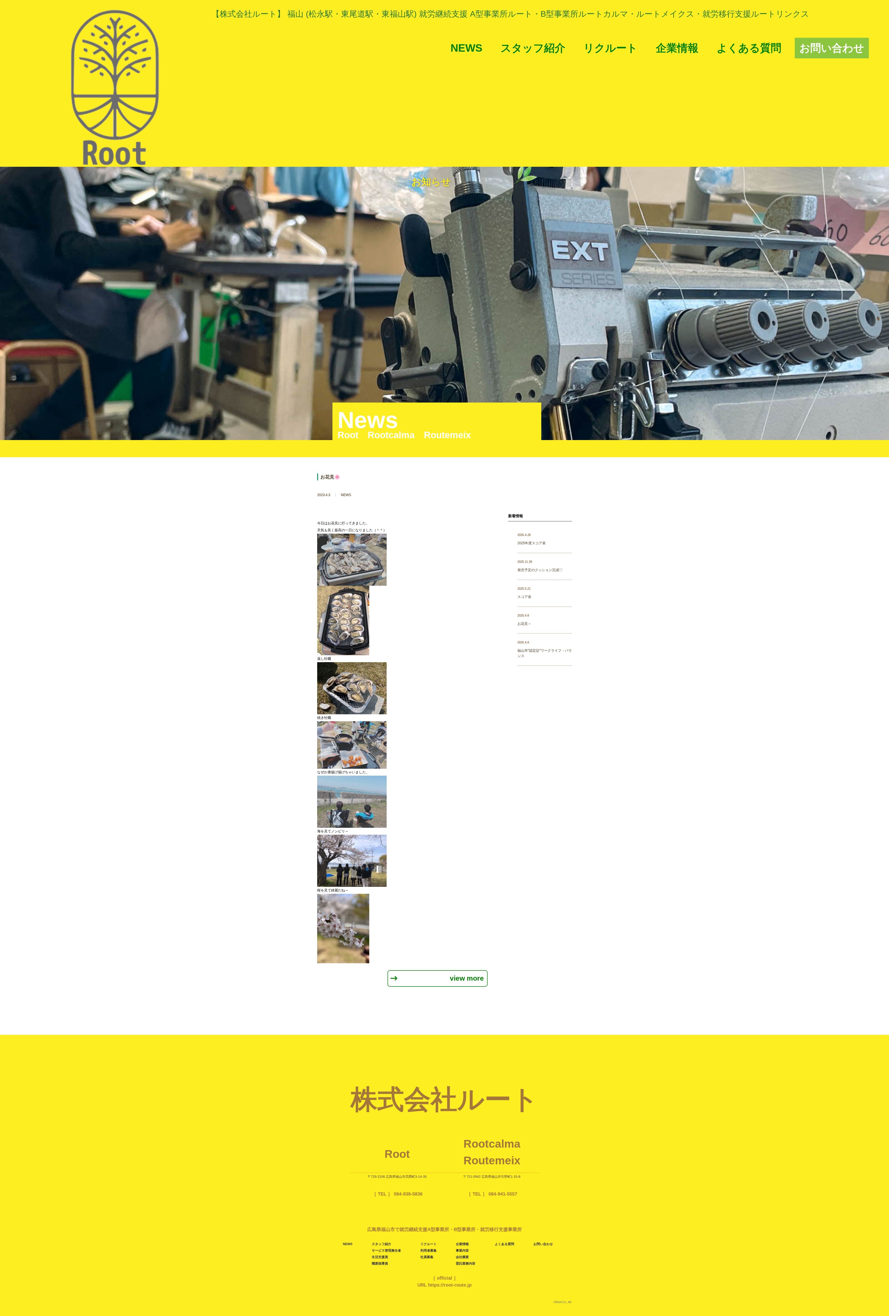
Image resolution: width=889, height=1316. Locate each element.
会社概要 (462, 1257)
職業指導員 (380, 1263)
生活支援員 (380, 1257)
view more (467, 978)
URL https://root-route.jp (444, 1285)
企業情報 (677, 48)
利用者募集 (428, 1250)
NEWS (466, 48)
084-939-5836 (407, 1193)
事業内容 (462, 1250)
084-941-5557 (502, 1193)
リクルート (610, 48)
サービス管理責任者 (386, 1250)
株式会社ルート (444, 1099)
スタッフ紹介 (533, 48)
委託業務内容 (465, 1263)
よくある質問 (749, 48)
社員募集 (426, 1257)
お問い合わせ (831, 48)
